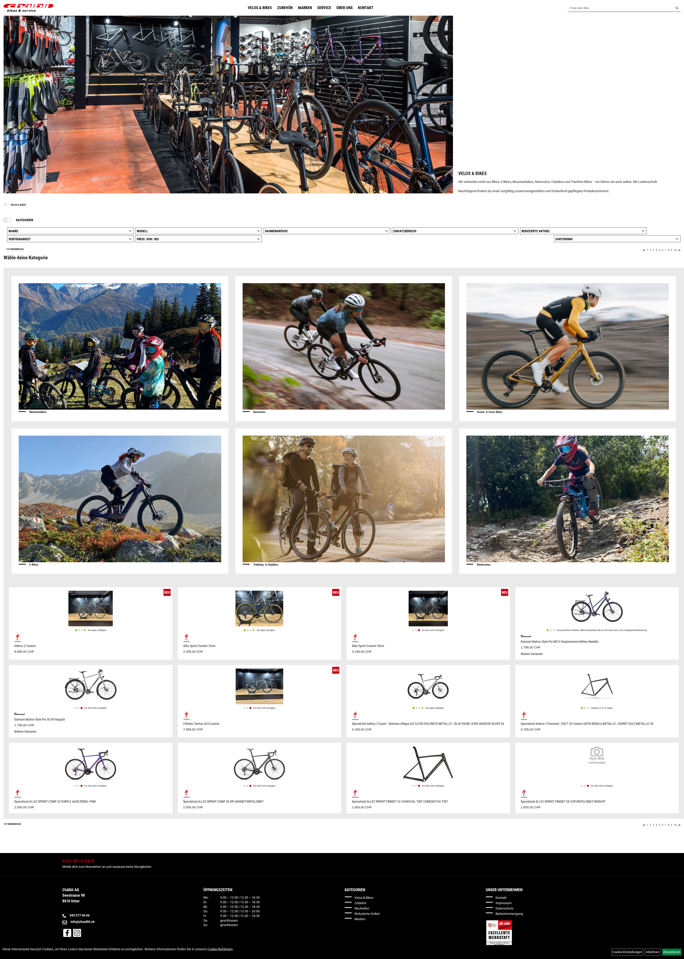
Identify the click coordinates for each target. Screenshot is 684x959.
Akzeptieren (671, 952)
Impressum (504, 903)
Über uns (344, 8)
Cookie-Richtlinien (220, 949)
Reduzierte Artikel (367, 914)
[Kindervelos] (567, 498)
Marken (305, 8)
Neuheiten (361, 908)
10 (675, 250)
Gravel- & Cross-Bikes (489, 412)
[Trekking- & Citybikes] (344, 498)
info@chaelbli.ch (83, 922)
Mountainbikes (37, 412)
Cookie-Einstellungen (627, 952)
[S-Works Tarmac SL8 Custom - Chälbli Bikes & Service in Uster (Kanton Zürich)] (259, 686)
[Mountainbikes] (120, 346)
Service (324, 8)
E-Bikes (33, 564)
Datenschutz (505, 908)
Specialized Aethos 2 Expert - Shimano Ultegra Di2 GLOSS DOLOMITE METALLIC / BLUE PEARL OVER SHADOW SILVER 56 (428, 724)
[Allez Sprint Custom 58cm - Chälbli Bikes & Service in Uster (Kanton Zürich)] (428, 608)
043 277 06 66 (80, 915)
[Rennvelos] (344, 346)
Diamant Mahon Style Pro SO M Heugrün (39, 719)
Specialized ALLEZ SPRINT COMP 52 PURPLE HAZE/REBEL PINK (55, 801)
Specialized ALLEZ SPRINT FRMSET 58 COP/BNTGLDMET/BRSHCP (563, 801)
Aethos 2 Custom (25, 646)
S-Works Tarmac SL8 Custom (201, 724)
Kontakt (365, 8)
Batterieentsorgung (509, 914)
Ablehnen (652, 952)
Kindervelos (484, 564)
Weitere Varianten (532, 654)
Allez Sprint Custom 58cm (368, 646)
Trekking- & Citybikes (265, 564)
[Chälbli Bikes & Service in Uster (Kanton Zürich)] (28, 8)
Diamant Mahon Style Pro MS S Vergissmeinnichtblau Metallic (559, 641)
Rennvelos (259, 412)
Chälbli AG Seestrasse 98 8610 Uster (73, 895)
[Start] (5, 204)
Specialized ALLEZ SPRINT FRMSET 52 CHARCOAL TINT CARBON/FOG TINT (400, 801)
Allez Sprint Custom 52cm (199, 646)
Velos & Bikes (260, 8)
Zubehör (285, 8)
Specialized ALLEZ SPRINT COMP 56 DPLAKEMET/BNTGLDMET (223, 801)
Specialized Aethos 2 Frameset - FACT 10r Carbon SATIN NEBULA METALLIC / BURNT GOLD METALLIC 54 (587, 724)
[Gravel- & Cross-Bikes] (567, 346)
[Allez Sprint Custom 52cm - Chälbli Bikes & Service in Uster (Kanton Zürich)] (259, 608)
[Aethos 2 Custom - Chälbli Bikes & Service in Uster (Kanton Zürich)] (90, 608)
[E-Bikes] (120, 498)
